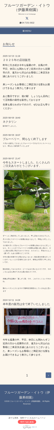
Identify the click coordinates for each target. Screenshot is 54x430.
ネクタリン (10, 121)
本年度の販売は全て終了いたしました (26, 304)
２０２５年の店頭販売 (16, 59)
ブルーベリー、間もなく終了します (25, 138)
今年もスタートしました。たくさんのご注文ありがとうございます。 (26, 164)
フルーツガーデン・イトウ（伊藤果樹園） (26, 401)
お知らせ (9, 44)
